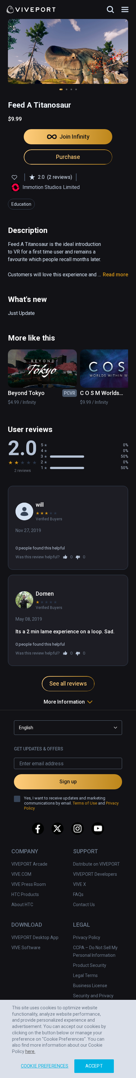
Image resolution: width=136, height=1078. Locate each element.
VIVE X (79, 884)
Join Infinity (74, 136)
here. (30, 1051)
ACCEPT (94, 1066)
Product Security (89, 965)
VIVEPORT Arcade (29, 864)
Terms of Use (85, 803)
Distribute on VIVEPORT (96, 864)
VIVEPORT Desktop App (35, 937)
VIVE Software (25, 947)
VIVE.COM (21, 874)
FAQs (78, 894)
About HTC (22, 904)
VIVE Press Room (28, 884)
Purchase (68, 157)
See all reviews (68, 683)
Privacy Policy (86, 937)
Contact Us (84, 904)
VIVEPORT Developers (95, 874)
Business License (90, 985)
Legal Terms (85, 975)
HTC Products (25, 894)
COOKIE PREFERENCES (45, 1066)
